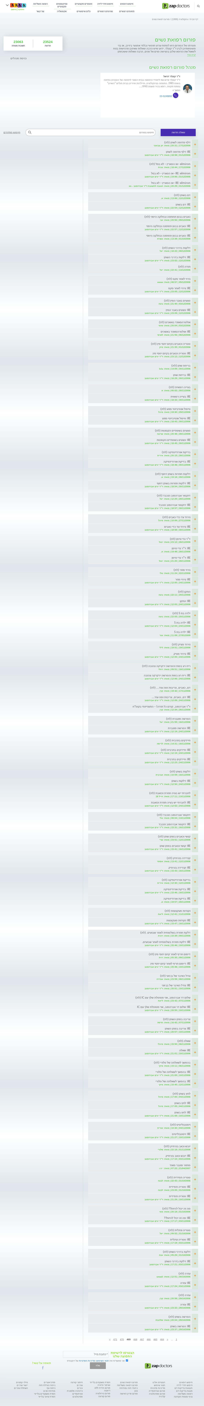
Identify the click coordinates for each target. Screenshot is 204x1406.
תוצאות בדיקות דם (184, 1388)
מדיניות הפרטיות (87, 1360)
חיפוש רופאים (126, 4)
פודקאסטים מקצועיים (61, 5)
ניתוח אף (51, 1388)
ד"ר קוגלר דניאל (171, 76)
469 (129, 1339)
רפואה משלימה (40, 4)
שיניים (80, 1385)
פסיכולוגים (78, 1396)
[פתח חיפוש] (198, 5)
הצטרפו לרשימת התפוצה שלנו (122, 1354)
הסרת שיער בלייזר (46, 1396)
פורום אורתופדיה (157, 1391)
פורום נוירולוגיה (103, 1393)
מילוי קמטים (22, 1382)
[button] (43, 1367)
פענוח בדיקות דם (184, 1391)
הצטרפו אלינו (159, 1382)
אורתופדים (77, 1393)
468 (135, 1339)
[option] (147, 95)
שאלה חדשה (178, 132)
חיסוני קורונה (77, 1382)
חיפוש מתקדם (12, 132)
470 (122, 1339)
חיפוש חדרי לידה (105, 4)
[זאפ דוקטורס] (175, 5)
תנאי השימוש (102, 1360)
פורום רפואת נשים (129, 1382)
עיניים (80, 1388)
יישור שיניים (22, 1385)
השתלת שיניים (21, 1388)
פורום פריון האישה (129, 1393)
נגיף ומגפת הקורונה (183, 1396)
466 (149, 1339)
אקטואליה (62, 11)
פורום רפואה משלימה (127, 1385)
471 (115, 1339)
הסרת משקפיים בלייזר (44, 1393)
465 (155, 1339)
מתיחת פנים (49, 1391)
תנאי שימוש (159, 1385)
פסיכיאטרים (49, 1382)
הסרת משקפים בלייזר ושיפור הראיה (100, 1383)
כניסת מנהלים (19, 58)
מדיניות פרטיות (157, 1388)
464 (162, 1339)
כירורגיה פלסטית (75, 1391)
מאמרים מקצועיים (83, 4)
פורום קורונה (104, 1396)
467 (142, 1339)
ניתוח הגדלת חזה (47, 1385)
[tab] (144, 142)
